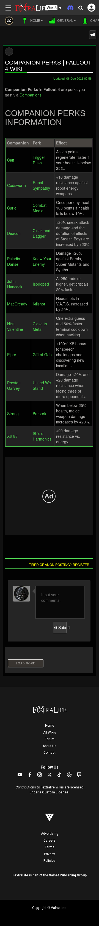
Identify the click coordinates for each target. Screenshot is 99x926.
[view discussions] (92, 34)
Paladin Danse (13, 261)
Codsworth (16, 185)
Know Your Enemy (42, 261)
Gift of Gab (42, 354)
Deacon (14, 233)
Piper (11, 354)
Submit (62, 627)
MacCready (17, 304)
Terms (49, 847)
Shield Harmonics (42, 436)
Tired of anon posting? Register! (59, 564)
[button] (53, 8)
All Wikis (49, 732)
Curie (11, 208)
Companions (31, 95)
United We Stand (42, 385)
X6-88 (12, 436)
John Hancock (14, 283)
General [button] (64, 21)
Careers (49, 840)
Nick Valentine (15, 326)
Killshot (39, 304)
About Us (49, 746)
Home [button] (34, 21)
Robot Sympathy (41, 185)
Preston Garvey (14, 385)
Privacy (49, 854)
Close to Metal (40, 326)
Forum (49, 739)
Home (49, 726)
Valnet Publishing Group (68, 875)
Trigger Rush (39, 159)
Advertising (49, 834)
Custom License (55, 792)
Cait (10, 160)
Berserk (39, 413)
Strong (13, 413)
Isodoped (41, 284)
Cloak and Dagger (41, 233)
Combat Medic (39, 207)
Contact (49, 753)
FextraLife (20, 875)
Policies (49, 861)
